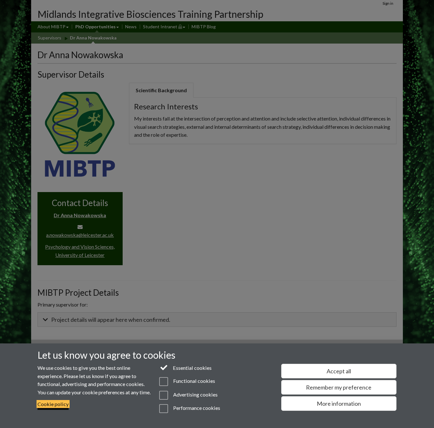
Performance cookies (196, 408)
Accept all (339, 371)
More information (339, 403)
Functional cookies (193, 381)
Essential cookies (192, 368)
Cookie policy (53, 404)
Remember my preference (338, 387)
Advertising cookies (194, 394)
